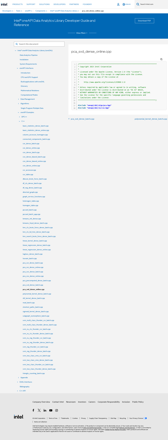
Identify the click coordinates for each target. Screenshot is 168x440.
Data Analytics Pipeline (29, 55)
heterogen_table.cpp (31, 201)
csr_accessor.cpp (29, 170)
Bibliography (24, 386)
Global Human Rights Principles (115, 429)
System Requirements (28, 64)
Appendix (24, 378)
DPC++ (24, 117)
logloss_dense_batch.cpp (32, 254)
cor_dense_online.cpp (31, 148)
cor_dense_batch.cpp (31, 143)
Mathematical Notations (30, 90)
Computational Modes (29, 95)
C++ (23, 121)
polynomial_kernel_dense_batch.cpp (37, 294)
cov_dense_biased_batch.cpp (34, 157)
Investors (82, 402)
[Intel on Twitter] (39, 411)
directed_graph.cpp (30, 192)
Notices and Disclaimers (127, 428)
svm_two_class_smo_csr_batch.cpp (36, 356)
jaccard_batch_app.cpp (31, 214)
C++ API (23, 391)
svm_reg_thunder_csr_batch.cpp (35, 347)
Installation (24, 59)
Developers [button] (60, 4)
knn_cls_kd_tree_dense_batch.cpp (36, 232)
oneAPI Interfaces (26, 68)
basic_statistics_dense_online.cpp (36, 130)
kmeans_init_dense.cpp (32, 219)
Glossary (24, 86)
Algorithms (25, 104)
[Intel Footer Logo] (19, 416)
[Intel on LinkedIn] (45, 411)
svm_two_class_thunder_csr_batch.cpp (38, 364)
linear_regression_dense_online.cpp (37, 249)
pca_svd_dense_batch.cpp (33, 285)
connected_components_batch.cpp (36, 139)
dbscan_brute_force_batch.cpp (35, 179)
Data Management (28, 99)
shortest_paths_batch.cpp (33, 307)
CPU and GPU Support (29, 77)
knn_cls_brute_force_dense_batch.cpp (38, 227)
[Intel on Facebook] (33, 411)
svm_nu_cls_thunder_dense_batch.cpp (38, 333)
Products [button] (18, 4)
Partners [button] (74, 4)
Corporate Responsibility (109, 402)
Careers (92, 402)
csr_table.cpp (28, 174)
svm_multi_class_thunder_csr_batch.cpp (38, 320)
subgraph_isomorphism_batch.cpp (36, 316)
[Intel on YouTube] (51, 411)
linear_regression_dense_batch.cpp (36, 245)
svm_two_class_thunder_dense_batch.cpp (39, 369)
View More (81, 33)
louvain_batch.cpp (30, 258)
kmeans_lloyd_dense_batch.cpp (35, 223)
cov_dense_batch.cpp (31, 152)
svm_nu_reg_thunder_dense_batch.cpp (38, 342)
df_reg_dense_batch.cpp (32, 188)
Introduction (25, 73)
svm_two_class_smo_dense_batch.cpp (38, 360)
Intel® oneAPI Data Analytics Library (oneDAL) (35, 50)
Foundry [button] (87, 4)
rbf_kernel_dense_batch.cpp (34, 298)
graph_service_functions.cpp (34, 196)
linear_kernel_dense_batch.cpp (35, 241)
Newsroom (71, 402)
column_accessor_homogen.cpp (35, 135)
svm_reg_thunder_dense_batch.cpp (36, 351)
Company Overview (41, 402)
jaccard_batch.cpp (30, 210)
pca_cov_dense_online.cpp (33, 276)
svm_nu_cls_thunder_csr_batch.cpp (36, 329)
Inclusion (126, 402)
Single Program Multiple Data (32, 108)
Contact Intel (58, 402)
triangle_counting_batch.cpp (34, 373)
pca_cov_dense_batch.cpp (33, 272)
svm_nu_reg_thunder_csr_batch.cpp (37, 338)
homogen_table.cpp (30, 205)
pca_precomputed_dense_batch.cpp (37, 280)
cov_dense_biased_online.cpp (34, 161)
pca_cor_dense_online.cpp (33, 267)
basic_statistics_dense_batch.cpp (35, 126)
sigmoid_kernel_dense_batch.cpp (36, 311)
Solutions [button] (44, 4)
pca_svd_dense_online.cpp (33, 289)
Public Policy (138, 402)
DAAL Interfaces (26, 382)
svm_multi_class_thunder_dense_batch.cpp (40, 325)
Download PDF (144, 21)
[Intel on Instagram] (57, 411)
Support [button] (31, 4)
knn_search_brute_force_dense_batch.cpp (39, 236)
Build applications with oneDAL (32, 82)
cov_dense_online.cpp (31, 166)
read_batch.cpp (29, 303)
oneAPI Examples (27, 112)
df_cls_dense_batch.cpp (32, 183)
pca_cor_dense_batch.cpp (33, 263)
